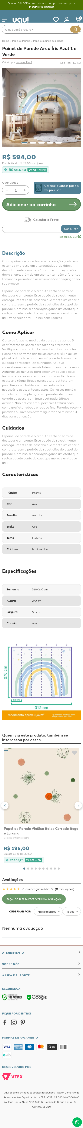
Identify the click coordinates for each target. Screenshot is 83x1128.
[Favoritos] (54, 19)
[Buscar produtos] (75, 29)
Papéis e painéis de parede (48, 40)
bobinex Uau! (24, 62)
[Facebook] (5, 1023)
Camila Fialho (22, 838)
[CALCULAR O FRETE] (71, 229)
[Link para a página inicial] (5, 40)
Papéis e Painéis (21, 40)
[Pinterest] (23, 1023)
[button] (5, 805)
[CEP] (41, 225)
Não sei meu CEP (68, 236)
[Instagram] (14, 1023)
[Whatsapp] (77, 1122)
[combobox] (41, 29)
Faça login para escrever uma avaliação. (34, 899)
